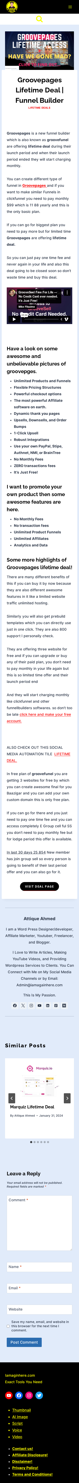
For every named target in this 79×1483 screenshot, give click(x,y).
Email (15, 1288)
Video (17, 1437)
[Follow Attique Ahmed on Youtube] (39, 1005)
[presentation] (39, 1078)
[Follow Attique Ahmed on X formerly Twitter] (23, 1005)
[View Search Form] (39, 19)
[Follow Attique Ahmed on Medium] (64, 1005)
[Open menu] (70, 7)
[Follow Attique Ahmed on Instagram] (31, 1005)
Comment (18, 1200)
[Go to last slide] (11, 1098)
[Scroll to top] (68, 1477)
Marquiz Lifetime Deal (32, 1106)
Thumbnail (21, 1410)
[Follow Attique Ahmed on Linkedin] (47, 1005)
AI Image (20, 1417)
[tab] (31, 1142)
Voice (17, 1430)
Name (15, 1267)
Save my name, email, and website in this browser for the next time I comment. (40, 1326)
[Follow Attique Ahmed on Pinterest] (56, 1005)
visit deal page (39, 886)
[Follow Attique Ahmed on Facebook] (15, 1005)
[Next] (67, 1098)
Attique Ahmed (39, 918)
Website (16, 1309)
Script (17, 1423)
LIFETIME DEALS (39, 107)
